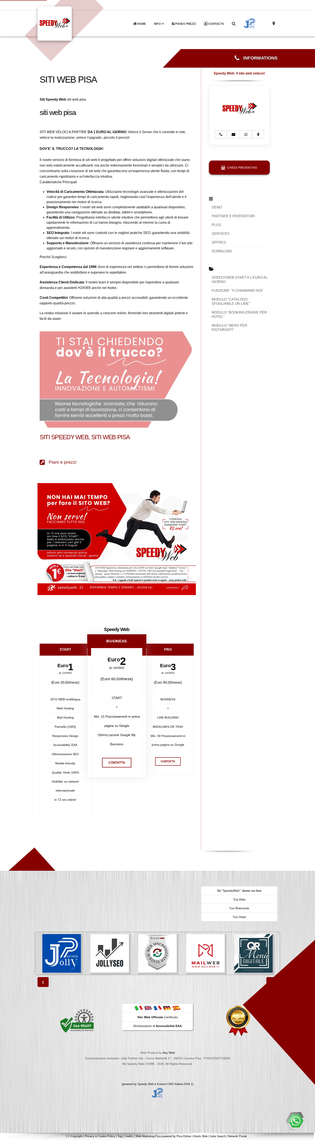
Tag (119, 1136)
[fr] (157, 1008)
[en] (148, 1008)
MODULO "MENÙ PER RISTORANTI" (229, 328)
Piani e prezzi (60, 462)
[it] (138, 1008)
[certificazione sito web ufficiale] (238, 1020)
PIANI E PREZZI (185, 23)
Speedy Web (145, 1084)
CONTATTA (116, 762)
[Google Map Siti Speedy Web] (273, 23)
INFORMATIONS (258, 58)
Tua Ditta (239, 899)
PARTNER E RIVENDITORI (233, 216)
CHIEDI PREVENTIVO (241, 167)
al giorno (65, 673)
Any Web (169, 1052)
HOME (141, 23)
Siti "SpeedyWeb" (228, 890)
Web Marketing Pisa (148, 1136)
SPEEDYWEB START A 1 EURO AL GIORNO (240, 280)
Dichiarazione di (157, 1026)
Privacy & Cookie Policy (100, 1136)
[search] (233, 23)
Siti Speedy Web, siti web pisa (85, 437)
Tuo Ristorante (239, 908)
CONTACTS (215, 23)
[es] (176, 1008)
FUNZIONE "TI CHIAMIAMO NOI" (237, 290)
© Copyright (75, 1136)
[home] (66, 23)
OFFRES (219, 242)
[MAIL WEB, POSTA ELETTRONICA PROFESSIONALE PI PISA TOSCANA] (157, 953)
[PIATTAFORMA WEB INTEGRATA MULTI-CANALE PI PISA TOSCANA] (109, 953)
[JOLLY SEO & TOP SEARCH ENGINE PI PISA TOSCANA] (61, 953)
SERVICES (221, 233)
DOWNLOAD (222, 251)
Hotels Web (200, 1136)
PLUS (216, 225)
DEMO (217, 207)
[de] (167, 1008)
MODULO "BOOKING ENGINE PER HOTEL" (239, 314)
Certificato (157, 1017)
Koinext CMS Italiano (170, 1084)
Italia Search (218, 1136)
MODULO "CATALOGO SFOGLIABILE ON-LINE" (231, 301)
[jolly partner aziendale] (250, 23)
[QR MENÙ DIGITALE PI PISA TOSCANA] (205, 953)
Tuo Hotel (239, 917)
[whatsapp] (295, 1120)
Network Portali (237, 1136)
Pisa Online (184, 1136)
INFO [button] (158, 23)
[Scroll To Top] (307, 1135)
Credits (128, 1136)
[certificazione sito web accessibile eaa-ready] (77, 1020)
